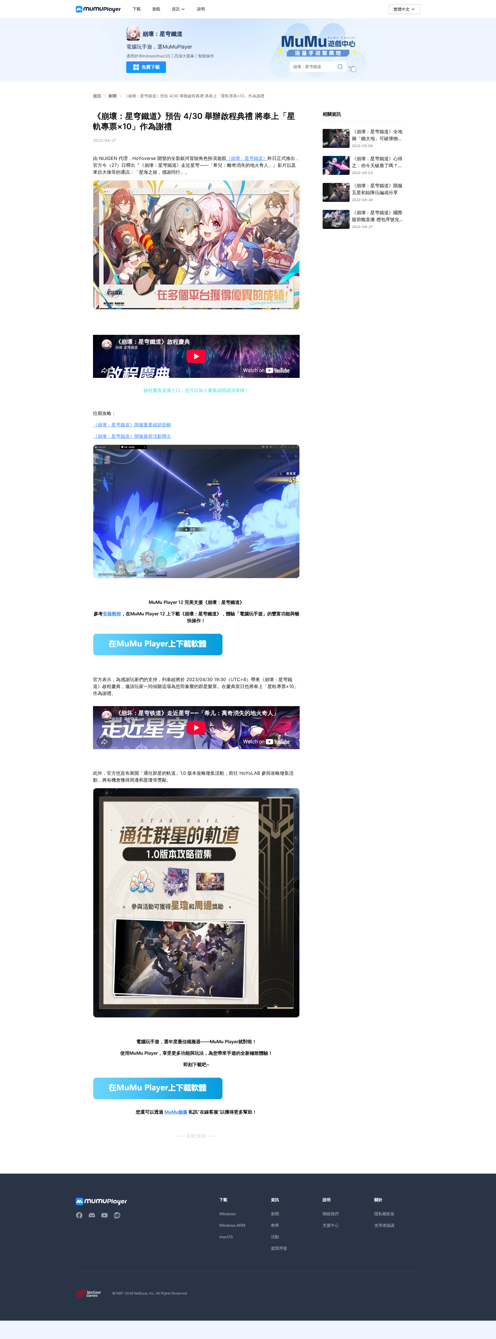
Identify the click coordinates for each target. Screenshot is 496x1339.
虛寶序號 (279, 1248)
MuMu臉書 (175, 1112)
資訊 (97, 95)
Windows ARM (232, 1225)
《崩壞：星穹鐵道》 (247, 158)
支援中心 (331, 1225)
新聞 (112, 95)
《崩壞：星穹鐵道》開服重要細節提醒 (132, 425)
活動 (275, 1236)
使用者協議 (384, 1225)
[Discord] (91, 1215)
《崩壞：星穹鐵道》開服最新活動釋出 (132, 436)
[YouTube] (104, 1215)
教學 (275, 1225)
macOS (226, 1236)
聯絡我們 (331, 1213)
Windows (227, 1214)
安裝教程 (112, 614)
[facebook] (79, 1215)
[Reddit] (117, 1215)
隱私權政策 (384, 1213)
